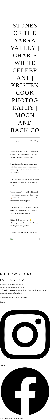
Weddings (14, 19)
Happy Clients (5, 59)
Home (2, 42)
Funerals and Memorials (20, 30)
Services (14, 16)
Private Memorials (18, 33)
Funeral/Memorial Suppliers (11, 48)
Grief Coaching (17, 42)
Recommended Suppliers (10, 45)
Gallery (3, 56)
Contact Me (34, 59)
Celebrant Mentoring (19, 39)
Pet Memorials (16, 36)
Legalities (14, 27)
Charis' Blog (34, 141)
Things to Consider (18, 24)
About (7, 42)
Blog (2, 53)
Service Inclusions (18, 22)
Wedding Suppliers (7, 51)
